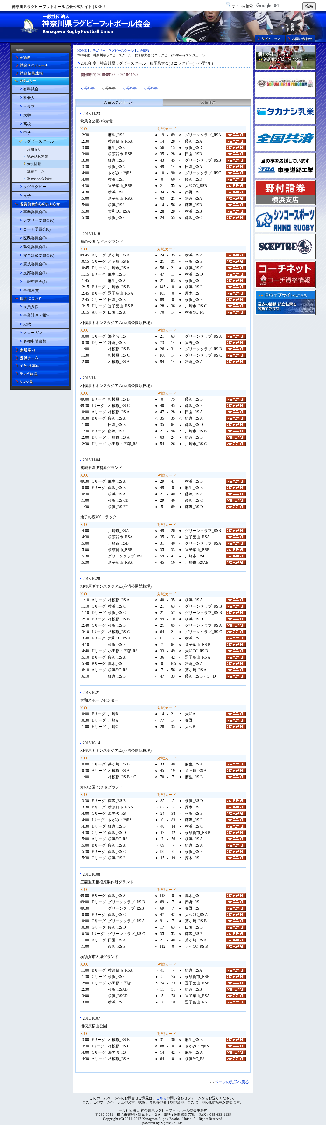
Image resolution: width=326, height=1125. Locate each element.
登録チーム (36, 171)
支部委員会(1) (35, 273)
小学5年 (130, 88)
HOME (82, 50)
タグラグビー (34, 187)
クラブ (29, 106)
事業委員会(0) (35, 212)
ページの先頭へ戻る (232, 1082)
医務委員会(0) (35, 238)
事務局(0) (31, 290)
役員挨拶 (31, 306)
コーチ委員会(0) (37, 229)
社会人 (29, 97)
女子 (27, 195)
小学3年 (88, 88)
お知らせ (34, 149)
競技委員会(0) (35, 264)
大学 (27, 115)
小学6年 (151, 88)
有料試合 (31, 89)
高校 (27, 124)
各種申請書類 (34, 341)
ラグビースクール (121, 50)
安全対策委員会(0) (38, 255)
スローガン (32, 333)
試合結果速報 (37, 156)
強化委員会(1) (35, 247)
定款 (27, 324)
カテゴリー (97, 50)
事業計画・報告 (36, 315)
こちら (161, 1098)
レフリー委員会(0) (38, 220)
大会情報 (143, 50)
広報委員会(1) (35, 281)
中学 (27, 132)
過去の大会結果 (39, 178)
